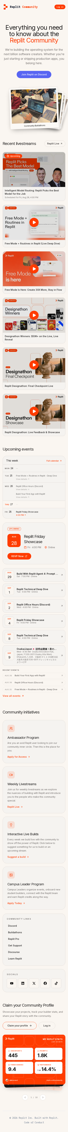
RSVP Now (17, 556)
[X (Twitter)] (34, 983)
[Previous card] (25, 1097)
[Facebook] (45, 983)
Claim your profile (17, 1025)
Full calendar (53, 461)
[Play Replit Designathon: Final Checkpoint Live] (34, 364)
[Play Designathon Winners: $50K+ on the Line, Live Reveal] (34, 315)
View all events (11, 695)
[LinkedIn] (23, 983)
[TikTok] (56, 983)
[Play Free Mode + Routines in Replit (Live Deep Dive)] (34, 222)
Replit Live (53, 143)
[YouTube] (12, 983)
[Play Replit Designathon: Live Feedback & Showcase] (34, 411)
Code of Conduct (34, 1122)
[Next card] (43, 1097)
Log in (47, 1025)
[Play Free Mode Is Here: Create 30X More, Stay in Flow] (34, 268)
